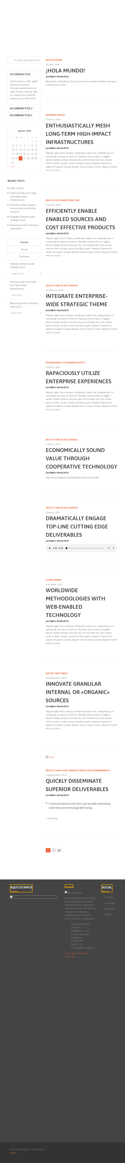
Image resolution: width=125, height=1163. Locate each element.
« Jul (13, 166)
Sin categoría (54, 59)
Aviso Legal (70, 953)
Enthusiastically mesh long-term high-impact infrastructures (78, 133)
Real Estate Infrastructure (62, 200)
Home (11, 31)
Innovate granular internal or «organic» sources (78, 692)
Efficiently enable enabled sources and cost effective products (80, 219)
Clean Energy (54, 579)
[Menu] (117, 12)
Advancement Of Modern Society (65, 362)
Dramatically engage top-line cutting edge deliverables (77, 526)
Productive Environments (94, 770)
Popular (24, 242)
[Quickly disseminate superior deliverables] (81, 757)
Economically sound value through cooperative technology (81, 458)
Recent (24, 249)
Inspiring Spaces (55, 114)
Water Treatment (57, 673)
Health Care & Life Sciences (62, 285)
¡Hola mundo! (65, 70)
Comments (24, 256)
